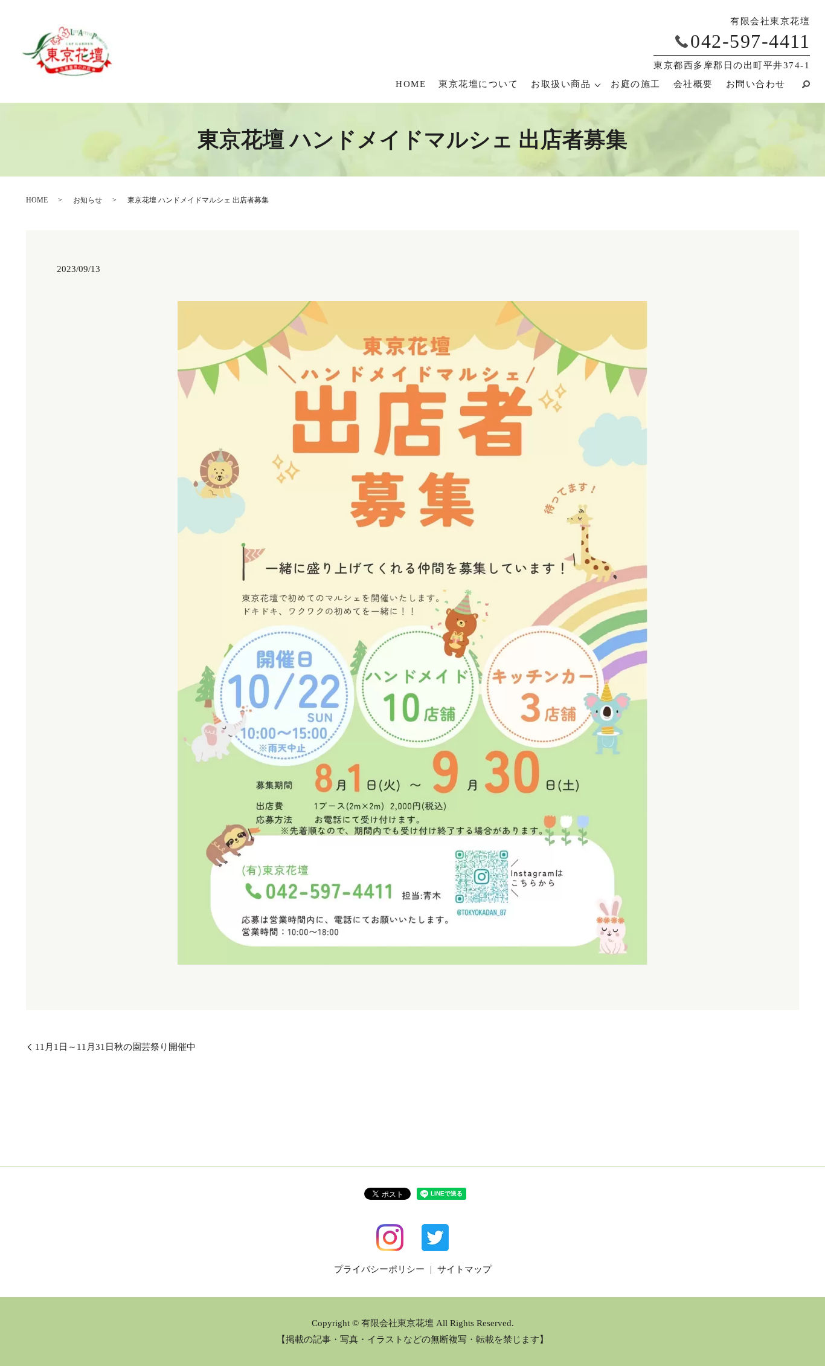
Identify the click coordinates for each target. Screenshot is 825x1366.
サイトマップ (464, 1269)
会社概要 (693, 84)
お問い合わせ (756, 84)
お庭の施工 (636, 84)
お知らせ (87, 200)
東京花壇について (478, 84)
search (801, 84)
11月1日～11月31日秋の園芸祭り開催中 (115, 1047)
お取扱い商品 (561, 84)
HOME (411, 84)
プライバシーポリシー (379, 1269)
